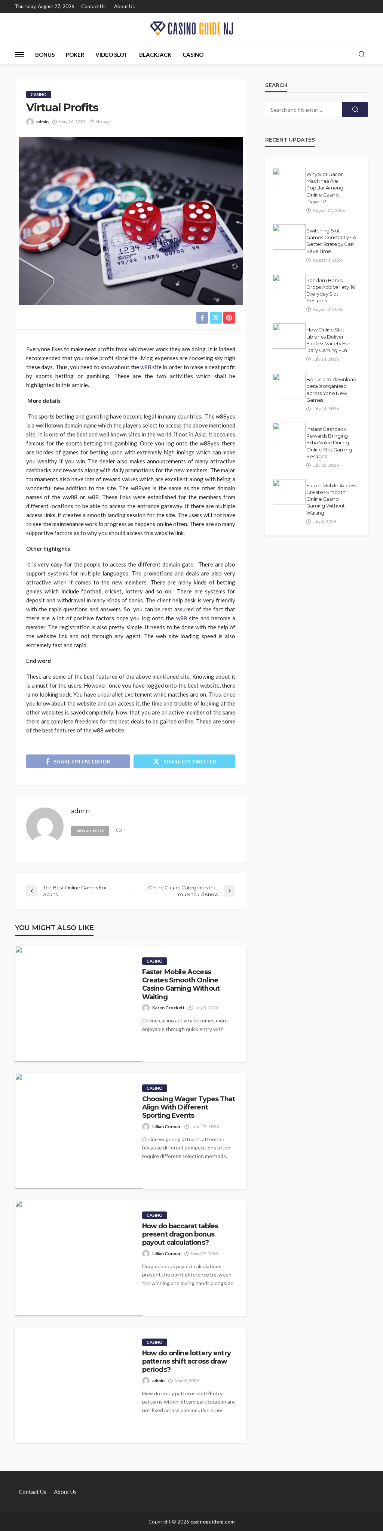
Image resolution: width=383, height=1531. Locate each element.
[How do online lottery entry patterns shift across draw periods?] (73, 1385)
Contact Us (93, 6)
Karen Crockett (168, 1007)
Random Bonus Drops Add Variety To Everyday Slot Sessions (330, 290)
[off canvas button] (19, 54)
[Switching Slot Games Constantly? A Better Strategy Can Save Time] (289, 237)
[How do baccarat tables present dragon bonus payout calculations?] (79, 1258)
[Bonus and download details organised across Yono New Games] (289, 385)
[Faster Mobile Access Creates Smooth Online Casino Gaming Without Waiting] (79, 1004)
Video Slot (111, 54)
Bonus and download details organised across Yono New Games (331, 389)
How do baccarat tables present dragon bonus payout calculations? (180, 1234)
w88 (145, 367)
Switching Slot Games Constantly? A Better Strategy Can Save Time (331, 241)
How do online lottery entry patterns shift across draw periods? (186, 1361)
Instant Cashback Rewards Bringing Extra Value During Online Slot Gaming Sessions (329, 442)
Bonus (45, 54)
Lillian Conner (166, 1126)
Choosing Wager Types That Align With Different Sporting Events (188, 1107)
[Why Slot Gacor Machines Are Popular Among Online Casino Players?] (289, 180)
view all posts (90, 831)
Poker (75, 54)
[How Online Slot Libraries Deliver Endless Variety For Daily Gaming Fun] (289, 336)
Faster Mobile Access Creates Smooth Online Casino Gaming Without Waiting (181, 984)
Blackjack (155, 54)
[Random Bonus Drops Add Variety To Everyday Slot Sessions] (289, 286)
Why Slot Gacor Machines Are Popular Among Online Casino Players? (324, 187)
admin (42, 121)
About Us (124, 6)
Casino (193, 54)
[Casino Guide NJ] (191, 28)
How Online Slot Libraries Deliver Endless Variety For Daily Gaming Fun (328, 340)
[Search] (361, 54)
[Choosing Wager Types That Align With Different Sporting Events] (79, 1131)
